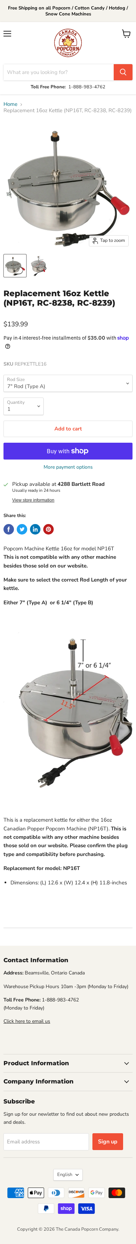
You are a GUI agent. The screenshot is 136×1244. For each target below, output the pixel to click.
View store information (33, 500)
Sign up (108, 1142)
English (64, 1174)
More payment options (68, 467)
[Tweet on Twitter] (22, 529)
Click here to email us (26, 1021)
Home (10, 104)
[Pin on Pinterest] (48, 529)
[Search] (123, 72)
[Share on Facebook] (8, 529)
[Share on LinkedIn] (35, 529)
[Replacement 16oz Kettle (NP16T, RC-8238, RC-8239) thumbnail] (15, 265)
